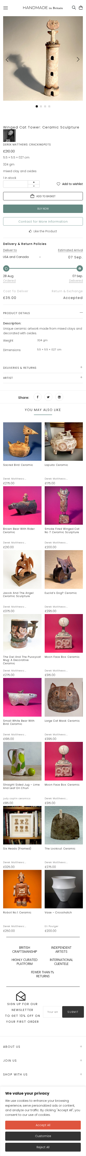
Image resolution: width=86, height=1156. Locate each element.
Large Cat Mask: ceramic (62, 721)
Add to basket (46, 196)
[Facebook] (38, 397)
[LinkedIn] (59, 397)
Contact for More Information (43, 221)
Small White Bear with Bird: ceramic (19, 722)
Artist (8, 378)
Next (78, 59)
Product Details (16, 313)
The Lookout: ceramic (60, 848)
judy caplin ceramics (17, 798)
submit (73, 1012)
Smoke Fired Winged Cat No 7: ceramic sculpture (62, 530)
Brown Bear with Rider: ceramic (19, 530)
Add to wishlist (72, 184)
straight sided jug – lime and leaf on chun (21, 786)
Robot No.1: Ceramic (17, 912)
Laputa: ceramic (56, 465)
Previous (8, 59)
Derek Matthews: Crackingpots (14, 479)
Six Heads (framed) (17, 848)
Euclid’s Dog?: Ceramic (61, 593)
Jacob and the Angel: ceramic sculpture (18, 594)
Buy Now (43, 208)
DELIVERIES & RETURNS (20, 368)
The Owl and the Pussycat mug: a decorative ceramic (22, 660)
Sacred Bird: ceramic (18, 465)
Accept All (43, 1125)
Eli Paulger (51, 926)
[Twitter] (48, 397)
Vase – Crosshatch (58, 912)
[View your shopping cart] (81, 8)
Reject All (43, 1147)
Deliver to (10, 250)
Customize (43, 1136)
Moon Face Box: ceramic (62, 657)
